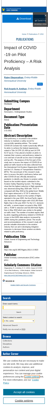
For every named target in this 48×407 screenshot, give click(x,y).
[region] (24, 381)
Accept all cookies (24, 392)
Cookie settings (32, 377)
